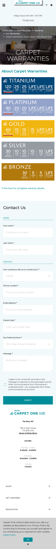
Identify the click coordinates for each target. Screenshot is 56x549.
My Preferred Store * (12, 338)
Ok (28, 539)
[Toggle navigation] (3, 5)
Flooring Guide (23, 30)
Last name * (8, 243)
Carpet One (7, 30)
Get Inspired (13, 498)
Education (12, 509)
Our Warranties (13, 34)
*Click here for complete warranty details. (23, 188)
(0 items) (51, 5)
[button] (41, 5)
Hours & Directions (28, 433)
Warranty (39, 30)
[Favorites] (46, 5)
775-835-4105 (28, 20)
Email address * (10, 303)
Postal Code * (9, 320)
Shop (8, 486)
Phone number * (10, 286)
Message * (8, 354)
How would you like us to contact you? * (21, 269)
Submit (28, 400)
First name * (8, 226)
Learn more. (9, 535)
